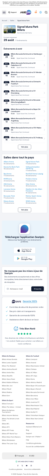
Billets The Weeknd (8, 366)
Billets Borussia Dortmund (35, 392)
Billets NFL (5, 424)
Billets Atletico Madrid (34, 382)
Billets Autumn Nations (10, 415)
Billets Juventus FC (32, 402)
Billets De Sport (7, 400)
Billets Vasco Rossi (8, 379)
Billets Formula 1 (7, 404)
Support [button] (14, 12)
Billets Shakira (7, 392)
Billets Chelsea (31, 369)
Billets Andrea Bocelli (9, 369)
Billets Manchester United (35, 366)
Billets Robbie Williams (10, 382)
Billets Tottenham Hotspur (35, 415)
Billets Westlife (7, 376)
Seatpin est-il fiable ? (33, 437)
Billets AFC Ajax (31, 376)
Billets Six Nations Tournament (8, 411)
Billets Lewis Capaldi (9, 363)
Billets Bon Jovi (7, 386)
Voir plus (24, 147)
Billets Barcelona (32, 396)
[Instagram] (31, 465)
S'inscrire (37, 289)
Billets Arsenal (31, 363)
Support (29, 433)
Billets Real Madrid (32, 409)
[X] (22, 465)
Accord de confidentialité (35, 447)
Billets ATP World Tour (9, 434)
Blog (27, 430)
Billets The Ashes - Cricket (11, 407)
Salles (12, 20)
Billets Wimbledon (8, 440)
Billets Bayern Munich (33, 389)
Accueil (4, 20)
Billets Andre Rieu (8, 373)
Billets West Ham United (34, 419)
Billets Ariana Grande (9, 359)
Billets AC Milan (31, 373)
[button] (40, 12)
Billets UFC (6, 427)
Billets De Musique (8, 356)
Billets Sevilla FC (32, 412)
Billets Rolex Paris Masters (11, 437)
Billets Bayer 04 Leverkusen (35, 386)
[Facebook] (18, 465)
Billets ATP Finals (8, 430)
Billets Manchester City (34, 405)
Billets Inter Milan (32, 399)
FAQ (27, 440)
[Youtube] (26, 465)
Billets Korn (6, 396)
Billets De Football (32, 356)
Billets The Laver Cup (9, 444)
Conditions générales (33, 443)
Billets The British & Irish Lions (10, 419)
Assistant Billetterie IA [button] (34, 427)
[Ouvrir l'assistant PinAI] (35, 12)
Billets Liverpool (31, 359)
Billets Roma (30, 379)
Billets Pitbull (6, 389)
